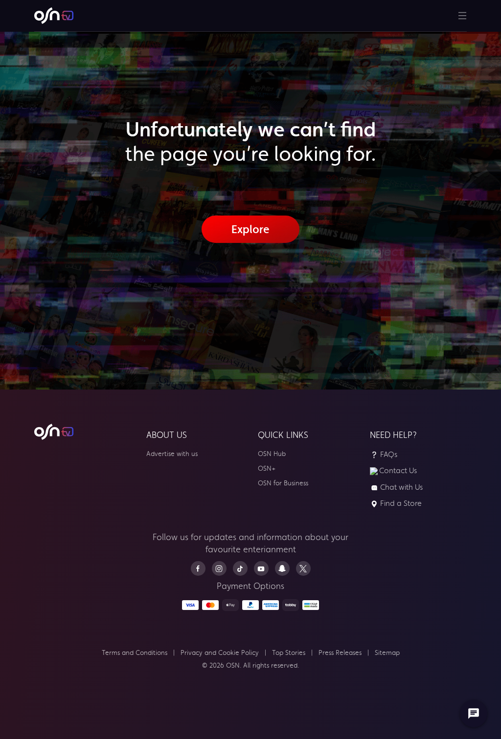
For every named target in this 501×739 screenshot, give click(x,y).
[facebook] (198, 568)
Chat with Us (401, 487)
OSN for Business (283, 483)
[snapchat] (282, 568)
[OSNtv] (53, 432)
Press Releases (340, 652)
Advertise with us (172, 453)
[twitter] (303, 568)
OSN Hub (272, 453)
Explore (250, 229)
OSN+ (266, 468)
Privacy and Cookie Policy (220, 652)
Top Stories (288, 652)
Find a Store (401, 503)
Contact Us (398, 470)
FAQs (388, 454)
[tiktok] (240, 568)
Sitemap (387, 652)
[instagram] (219, 568)
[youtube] (261, 568)
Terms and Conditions (134, 652)
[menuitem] (53, 15)
